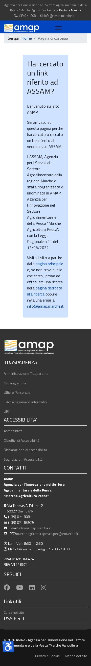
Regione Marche (70, 10)
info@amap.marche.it (59, 15)
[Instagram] (43, 587)
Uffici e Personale (17, 392)
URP (7, 411)
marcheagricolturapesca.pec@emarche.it (47, 533)
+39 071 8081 (28, 15)
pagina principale (49, 264)
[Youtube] (19, 587)
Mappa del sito (76, 655)
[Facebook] (7, 587)
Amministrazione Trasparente (26, 373)
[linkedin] (32, 587)
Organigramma (15, 383)
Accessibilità (13, 430)
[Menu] (57, 28)
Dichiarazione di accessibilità (25, 449)
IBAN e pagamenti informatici (25, 402)
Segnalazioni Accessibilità (23, 459)
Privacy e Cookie (47, 655)
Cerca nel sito (14, 612)
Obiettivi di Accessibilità (21, 440)
